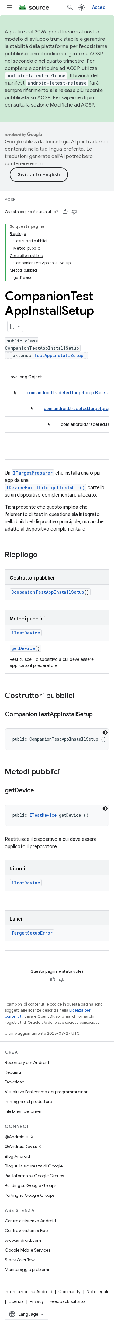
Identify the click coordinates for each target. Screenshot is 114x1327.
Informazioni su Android (28, 1291)
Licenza (16, 1301)
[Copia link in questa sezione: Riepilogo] (44, 555)
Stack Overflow (20, 1259)
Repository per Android (27, 1062)
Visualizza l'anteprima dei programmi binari (46, 1091)
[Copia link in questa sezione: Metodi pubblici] (66, 772)
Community (69, 1291)
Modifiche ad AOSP (72, 105)
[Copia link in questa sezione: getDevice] (40, 791)
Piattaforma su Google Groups (34, 1175)
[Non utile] (74, 211)
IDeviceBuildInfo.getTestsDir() (45, 487)
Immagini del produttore (28, 1101)
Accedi (99, 7)
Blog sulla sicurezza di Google (34, 1166)
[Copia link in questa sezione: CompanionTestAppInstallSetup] (99, 714)
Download (15, 1082)
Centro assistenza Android (30, 1220)
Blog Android (17, 1156)
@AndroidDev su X (23, 1146)
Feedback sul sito (67, 1301)
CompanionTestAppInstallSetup (47, 592)
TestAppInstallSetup (59, 355)
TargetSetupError (32, 933)
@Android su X (19, 1136)
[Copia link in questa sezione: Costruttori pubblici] (80, 696)
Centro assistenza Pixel (27, 1230)
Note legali (97, 1291)
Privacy (37, 1301)
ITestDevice (25, 633)
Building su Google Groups (30, 1185)
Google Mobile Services (27, 1250)
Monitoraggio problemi (27, 1269)
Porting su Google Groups (29, 1195)
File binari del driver (23, 1111)
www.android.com (23, 1240)
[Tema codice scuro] (105, 732)
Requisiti (13, 1072)
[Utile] (65, 211)
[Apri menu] (10, 7)
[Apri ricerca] (70, 7)
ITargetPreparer (33, 473)
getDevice (23, 648)
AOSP (10, 199)
